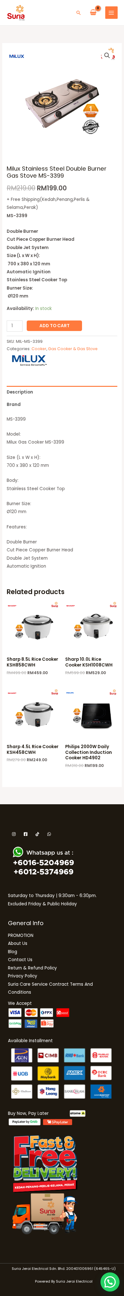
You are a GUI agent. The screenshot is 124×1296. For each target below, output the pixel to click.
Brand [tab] (14, 404)
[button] (78, 13)
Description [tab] (20, 392)
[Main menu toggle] (111, 12)
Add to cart (54, 326)
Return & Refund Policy (32, 968)
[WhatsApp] (49, 834)
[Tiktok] (37, 834)
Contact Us (20, 960)
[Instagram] (14, 834)
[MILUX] (29, 360)
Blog (12, 952)
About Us (17, 943)
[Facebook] (25, 834)
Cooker (38, 348)
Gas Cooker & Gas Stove (73, 348)
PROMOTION (20, 935)
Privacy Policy (22, 976)
